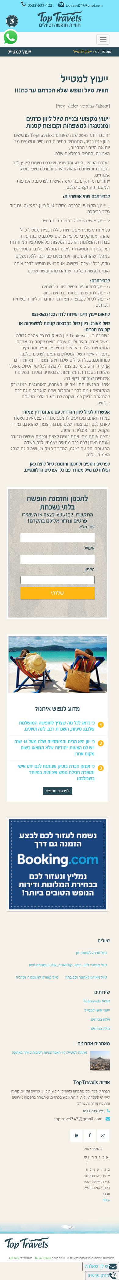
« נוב (106, 1200)
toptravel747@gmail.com (84, 5)
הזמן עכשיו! (98, 1275)
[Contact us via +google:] (103, 1135)
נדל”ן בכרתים (100, 1029)
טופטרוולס (103, 51)
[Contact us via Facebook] (90, 1135)
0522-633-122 (40, 5)
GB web (14, 1258)
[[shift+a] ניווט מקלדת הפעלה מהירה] (12, 21)
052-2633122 (43, 314)
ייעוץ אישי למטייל (97, 1010)
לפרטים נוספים (57, 791)
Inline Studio (43, 1258)
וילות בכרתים (100, 1019)
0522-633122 (58, 514)
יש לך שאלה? (97, 1266)
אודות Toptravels (96, 1001)
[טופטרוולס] (59, 19)
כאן (33, 464)
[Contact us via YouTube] (76, 1135)
